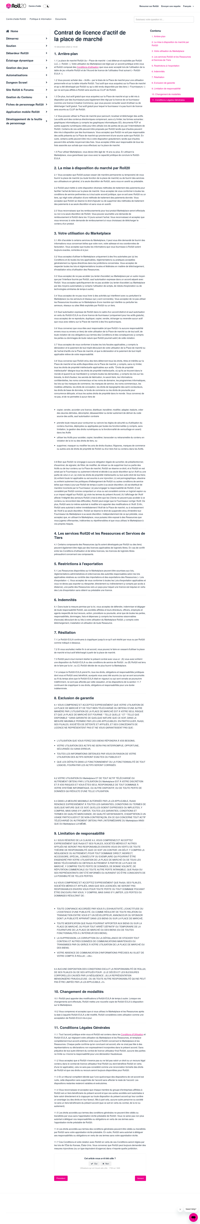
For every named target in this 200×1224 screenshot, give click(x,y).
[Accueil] (16, 6)
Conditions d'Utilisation (132, 1034)
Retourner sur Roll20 (149, 6)
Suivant (140, 1178)
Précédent (60, 1178)
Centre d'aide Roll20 (16, 19)
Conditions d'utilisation (88, 67)
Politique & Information (41, 19)
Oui (95, 1163)
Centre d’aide (35, 6)
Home (14, 31)
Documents (60, 19)
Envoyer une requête (171, 6)
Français (187, 6)
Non (107, 1163)
